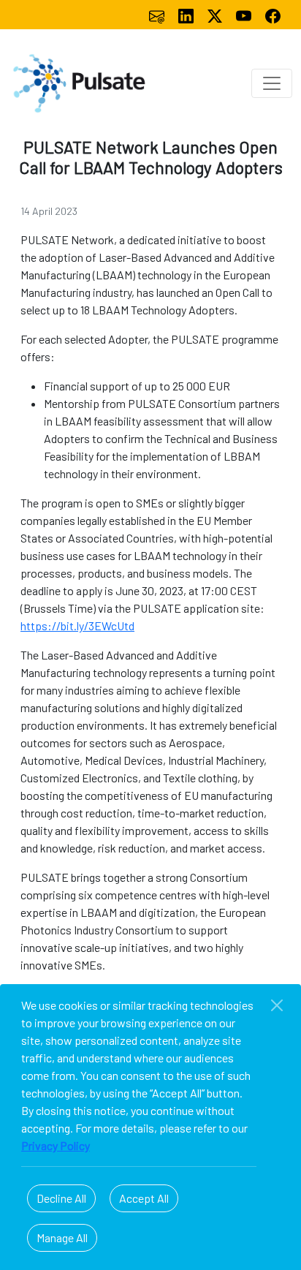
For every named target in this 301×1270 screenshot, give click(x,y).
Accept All (144, 1198)
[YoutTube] (244, 14)
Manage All (62, 1237)
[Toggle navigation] (271, 83)
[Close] (276, 1005)
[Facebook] (272, 14)
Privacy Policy (55, 1145)
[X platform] (216, 14)
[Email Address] (157, 14)
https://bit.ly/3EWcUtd (77, 625)
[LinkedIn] (187, 14)
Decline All (61, 1198)
